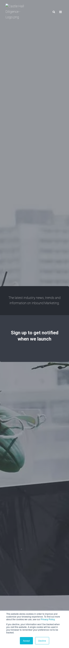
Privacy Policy (48, 619)
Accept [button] (26, 640)
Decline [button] (42, 640)
